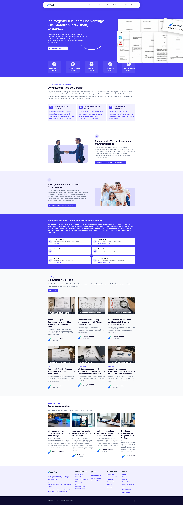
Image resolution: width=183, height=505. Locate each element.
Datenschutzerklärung (128, 484)
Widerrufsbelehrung (127, 489)
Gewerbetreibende (96, 478)
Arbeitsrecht (110, 479)
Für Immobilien (92, 5)
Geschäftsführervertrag (81, 479)
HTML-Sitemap (126, 492)
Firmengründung (111, 482)
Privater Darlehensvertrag (80, 485)
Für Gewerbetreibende (105, 5)
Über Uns (124, 476)
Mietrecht (109, 484)
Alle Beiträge (110, 474)
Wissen (127, 5)
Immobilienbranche (96, 475)
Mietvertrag (78, 482)
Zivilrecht (109, 487)
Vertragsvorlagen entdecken (56, 48)
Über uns (133, 5)
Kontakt (124, 474)
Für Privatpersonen (118, 5)
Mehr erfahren (58, 243)
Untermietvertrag (80, 488)
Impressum (125, 479)
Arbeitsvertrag (79, 474)
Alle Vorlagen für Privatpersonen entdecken (61, 205)
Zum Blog (51, 290)
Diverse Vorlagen (95, 480)
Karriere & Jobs (126, 482)
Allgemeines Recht (112, 476)
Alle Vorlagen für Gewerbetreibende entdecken (109, 162)
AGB (123, 487)
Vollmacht (78, 476)
